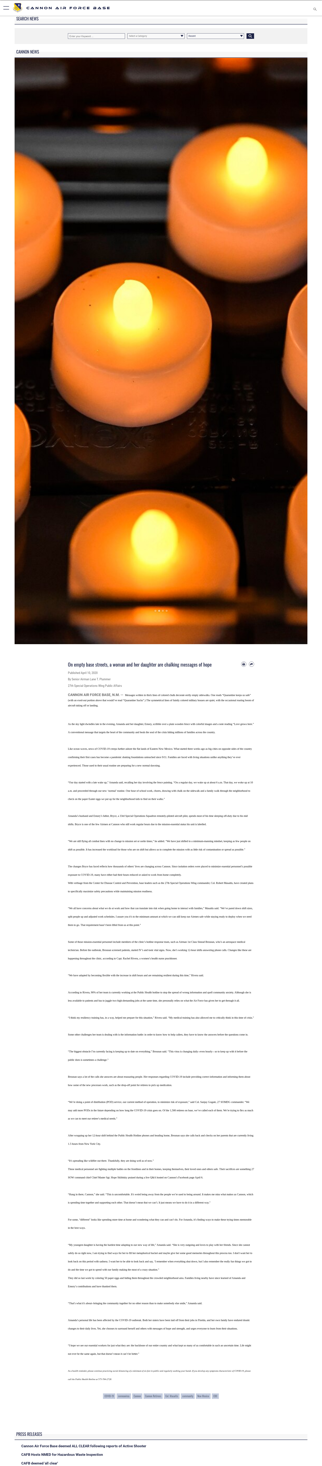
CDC (215, 1396)
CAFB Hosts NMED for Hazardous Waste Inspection (62, 1455)
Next (292, 351)
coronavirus (123, 1396)
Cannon (137, 1396)
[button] (5, 8)
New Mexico (203, 1396)
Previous (29, 351)
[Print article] (243, 664)
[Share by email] (251, 664)
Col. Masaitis (171, 1396)
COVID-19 (109, 1396)
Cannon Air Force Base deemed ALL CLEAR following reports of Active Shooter (83, 1446)
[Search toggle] (315, 8)
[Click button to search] (250, 36)
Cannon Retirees (153, 1396)
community (187, 1396)
